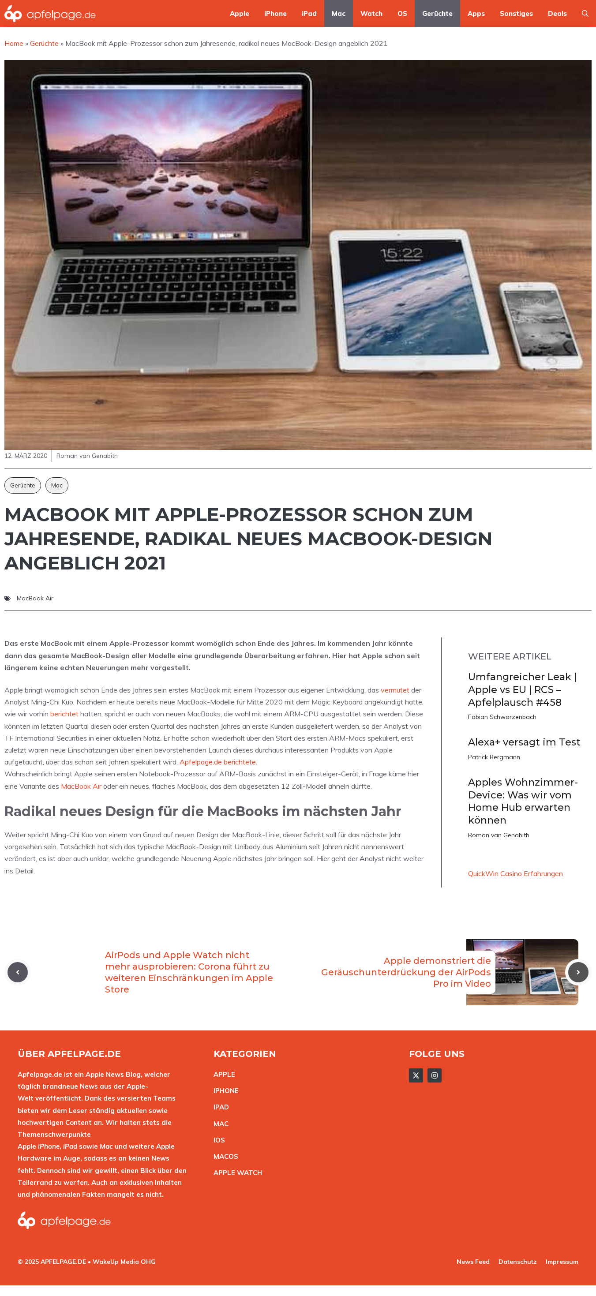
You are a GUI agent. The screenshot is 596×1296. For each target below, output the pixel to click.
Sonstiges (516, 13)
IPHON (224, 1090)
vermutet (395, 689)
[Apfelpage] (50, 13)
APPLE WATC (235, 1173)
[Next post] (578, 972)
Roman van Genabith (498, 835)
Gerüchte (437, 13)
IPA (219, 1107)
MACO (224, 1156)
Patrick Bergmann (494, 757)
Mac (338, 13)
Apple (239, 13)
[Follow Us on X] (416, 1075)
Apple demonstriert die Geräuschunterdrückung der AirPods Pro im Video (406, 972)
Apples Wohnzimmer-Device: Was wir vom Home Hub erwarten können (523, 801)
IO (217, 1140)
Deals (557, 13)
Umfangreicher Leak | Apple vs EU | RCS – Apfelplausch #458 (522, 689)
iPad (309, 13)
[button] (585, 13)
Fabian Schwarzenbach (502, 717)
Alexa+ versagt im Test (524, 742)
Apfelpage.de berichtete (218, 761)
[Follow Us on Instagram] (434, 1075)
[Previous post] (17, 972)
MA (219, 1124)
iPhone (275, 13)
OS (402, 13)
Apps (476, 13)
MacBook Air (35, 598)
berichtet (64, 713)
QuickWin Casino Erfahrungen (515, 873)
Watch (371, 13)
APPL (222, 1074)
